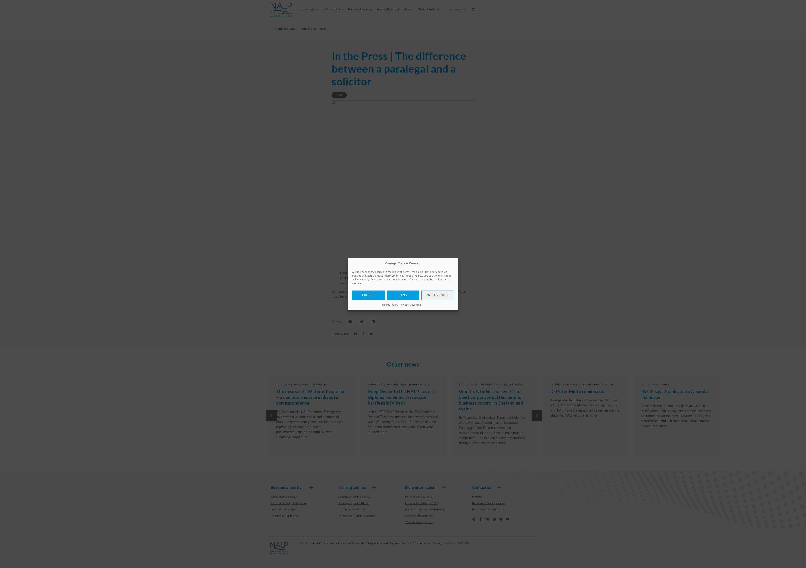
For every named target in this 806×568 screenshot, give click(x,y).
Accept (368, 295)
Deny (403, 295)
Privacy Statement (411, 304)
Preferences (438, 295)
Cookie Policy (390, 304)
